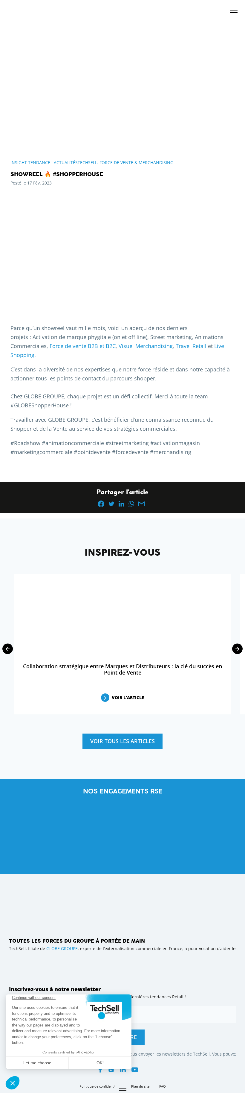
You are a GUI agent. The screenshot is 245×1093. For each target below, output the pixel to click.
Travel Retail (191, 346)
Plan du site (140, 1086)
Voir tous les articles (122, 741)
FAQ (162, 1086)
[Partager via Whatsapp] (131, 503)
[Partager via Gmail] (141, 504)
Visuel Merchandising (146, 346)
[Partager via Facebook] (101, 503)
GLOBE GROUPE (62, 948)
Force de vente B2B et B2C (83, 346)
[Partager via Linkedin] (121, 503)
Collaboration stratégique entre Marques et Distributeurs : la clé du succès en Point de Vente (122, 669)
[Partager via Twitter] (111, 503)
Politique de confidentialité (100, 1086)
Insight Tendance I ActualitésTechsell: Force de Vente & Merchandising (91, 162)
